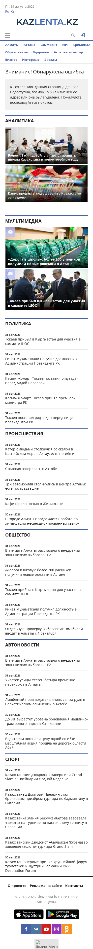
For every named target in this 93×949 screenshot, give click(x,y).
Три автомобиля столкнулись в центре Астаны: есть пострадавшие (45, 486)
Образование (16, 52)
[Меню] (7, 35)
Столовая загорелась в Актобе (31, 468)
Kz (12, 11)
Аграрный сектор (68, 52)
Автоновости (22, 645)
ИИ (65, 44)
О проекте (17, 885)
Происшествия (24, 434)
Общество (18, 535)
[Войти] (83, 35)
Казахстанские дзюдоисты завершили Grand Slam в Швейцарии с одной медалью (43, 776)
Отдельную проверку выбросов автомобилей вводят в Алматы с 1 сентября (44, 631)
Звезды (50, 59)
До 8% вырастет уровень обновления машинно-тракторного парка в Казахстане (46, 721)
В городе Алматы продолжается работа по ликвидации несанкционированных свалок (42, 521)
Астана (29, 44)
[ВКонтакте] (36, 929)
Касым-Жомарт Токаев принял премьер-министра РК (40, 400)
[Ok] (67, 929)
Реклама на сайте (46, 885)
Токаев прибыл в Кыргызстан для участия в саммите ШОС (43, 341)
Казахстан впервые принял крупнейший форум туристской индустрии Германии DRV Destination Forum (46, 866)
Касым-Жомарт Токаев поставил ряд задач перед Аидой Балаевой (42, 380)
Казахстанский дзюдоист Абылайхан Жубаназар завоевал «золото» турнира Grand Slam (46, 844)
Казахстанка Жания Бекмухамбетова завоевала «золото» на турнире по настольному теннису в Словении (46, 822)
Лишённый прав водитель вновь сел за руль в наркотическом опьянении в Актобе (45, 701)
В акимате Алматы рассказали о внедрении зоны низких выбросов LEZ (42, 552)
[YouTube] (46, 929)
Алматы (12, 44)
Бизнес (11, 59)
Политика (18, 324)
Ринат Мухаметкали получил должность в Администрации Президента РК (41, 361)
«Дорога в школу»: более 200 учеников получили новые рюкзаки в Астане (38, 572)
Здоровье (41, 52)
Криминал (81, 44)
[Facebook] (26, 929)
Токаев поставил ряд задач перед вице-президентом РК (39, 419)
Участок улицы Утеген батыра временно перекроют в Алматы (40, 682)
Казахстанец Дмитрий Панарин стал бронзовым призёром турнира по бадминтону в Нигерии (46, 798)
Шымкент (48, 44)
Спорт (12, 759)
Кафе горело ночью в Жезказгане (34, 503)
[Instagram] (57, 929)
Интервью (30, 59)
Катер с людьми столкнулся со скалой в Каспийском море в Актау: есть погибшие (40, 451)
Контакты (74, 885)
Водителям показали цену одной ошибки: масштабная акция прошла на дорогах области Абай (45, 743)
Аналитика (19, 121)
